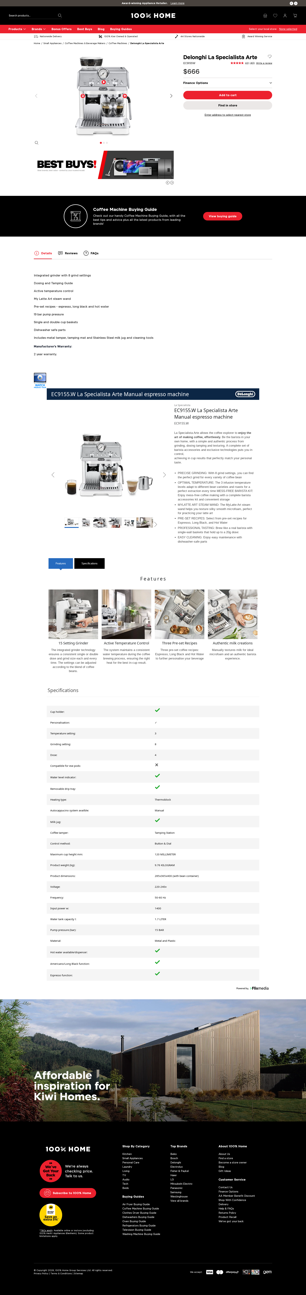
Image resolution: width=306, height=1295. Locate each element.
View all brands (179, 1200)
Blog (101, 29)
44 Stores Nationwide (192, 36)
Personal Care (130, 1162)
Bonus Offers (62, 29)
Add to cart (228, 95)
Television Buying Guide (136, 1229)
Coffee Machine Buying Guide (140, 1208)
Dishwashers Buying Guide (138, 1217)
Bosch (174, 1158)
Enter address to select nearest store (228, 115)
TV (124, 1175)
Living (125, 1171)
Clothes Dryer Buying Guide (139, 1212)
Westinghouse (179, 1196)
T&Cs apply (46, 1230)
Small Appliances (52, 43)
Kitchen (127, 1154)
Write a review (264, 63)
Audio (125, 1179)
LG (172, 1179)
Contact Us (226, 1187)
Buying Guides (121, 29)
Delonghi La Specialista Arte (147, 43)
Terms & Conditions (61, 1273)
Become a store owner (233, 1162)
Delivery (223, 1204)
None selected (288, 29)
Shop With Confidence (232, 1200)
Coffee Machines (118, 43)
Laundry (127, 1166)
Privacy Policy (41, 1273)
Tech (125, 1183)
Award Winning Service (259, 36)
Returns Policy (227, 1212)
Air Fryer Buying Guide (136, 1204)
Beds (125, 1188)
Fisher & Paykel (179, 1171)
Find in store (227, 105)
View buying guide (223, 216)
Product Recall (227, 1217)
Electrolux (176, 1166)
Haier (173, 1175)
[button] (291, 3)
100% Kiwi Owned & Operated (121, 36)
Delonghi (175, 1162)
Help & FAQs (226, 1208)
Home (37, 43)
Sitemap (78, 1273)
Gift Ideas (225, 1171)
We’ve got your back (231, 1221)
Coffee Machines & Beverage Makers (85, 43)
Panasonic (176, 1188)
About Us (224, 1154)
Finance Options (228, 1191)
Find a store (226, 1158)
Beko (173, 1154)
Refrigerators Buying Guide (139, 1225)
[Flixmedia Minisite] (153, 380)
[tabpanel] (104, 96)
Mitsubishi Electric (181, 1183)
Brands (37, 29)
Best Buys (84, 29)
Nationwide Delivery (51, 36)
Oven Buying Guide (134, 1221)
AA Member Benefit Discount (237, 1195)
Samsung (175, 1192)
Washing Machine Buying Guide (141, 1234)
